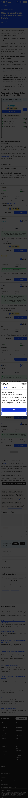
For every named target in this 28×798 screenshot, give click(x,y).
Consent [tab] (5, 387)
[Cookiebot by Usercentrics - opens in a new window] (21, 384)
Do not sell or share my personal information (14, 413)
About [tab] (23, 387)
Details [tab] (14, 387)
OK (14, 409)
